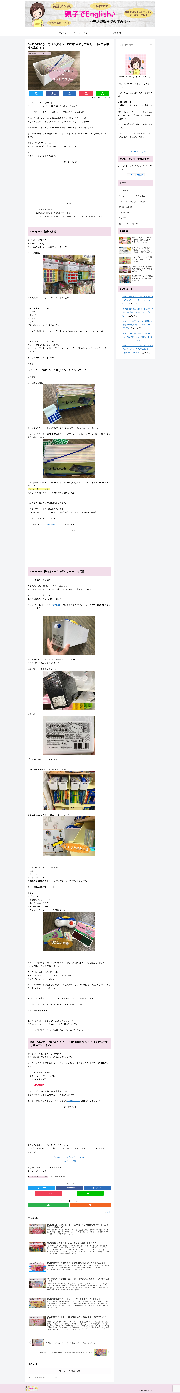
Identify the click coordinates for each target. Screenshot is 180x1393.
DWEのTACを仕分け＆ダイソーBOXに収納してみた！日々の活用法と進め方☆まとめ (70, 216)
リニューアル (124, 191)
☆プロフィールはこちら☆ (136, 152)
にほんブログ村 (69, 1161)
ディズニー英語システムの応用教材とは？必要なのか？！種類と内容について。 (137, 324)
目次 (66, 203)
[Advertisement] (69, 178)
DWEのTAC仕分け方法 (46, 210)
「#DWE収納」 (56, 605)
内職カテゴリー (73, 1101)
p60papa (136, 340)
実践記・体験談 (125, 207)
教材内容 (122, 218)
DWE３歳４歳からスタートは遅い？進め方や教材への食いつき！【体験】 (137, 300)
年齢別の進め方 (125, 213)
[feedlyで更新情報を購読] (48, 1205)
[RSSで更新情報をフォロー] (90, 1205)
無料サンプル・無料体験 (129, 224)
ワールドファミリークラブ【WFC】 (134, 196)
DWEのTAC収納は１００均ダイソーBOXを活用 (56, 213)
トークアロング (55, 1177)
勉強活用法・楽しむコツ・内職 (38, 1177)
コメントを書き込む (69, 1371)
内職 (63, 1177)
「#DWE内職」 (49, 524)
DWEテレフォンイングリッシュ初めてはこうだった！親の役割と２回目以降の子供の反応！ (137, 349)
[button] (151, 45)
